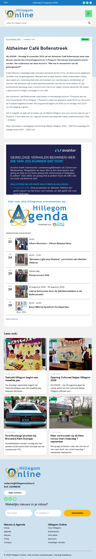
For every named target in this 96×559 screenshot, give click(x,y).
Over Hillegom (54, 528)
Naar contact (15, 492)
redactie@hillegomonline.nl (19, 483)
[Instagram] (87, 2)
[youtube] (90, 2)
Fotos (6, 538)
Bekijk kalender (12, 319)
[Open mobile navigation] (88, 13)
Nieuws (7, 535)
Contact (8, 542)
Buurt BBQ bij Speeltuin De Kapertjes (49, 306)
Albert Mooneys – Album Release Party (50, 243)
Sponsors (52, 538)
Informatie (52, 535)
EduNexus (66, 555)
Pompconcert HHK (39, 275)
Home (6, 528)
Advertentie (53, 531)
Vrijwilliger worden (56, 542)
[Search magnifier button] (89, 23)
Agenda (7, 531)
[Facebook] (83, 2)
